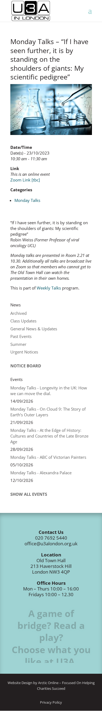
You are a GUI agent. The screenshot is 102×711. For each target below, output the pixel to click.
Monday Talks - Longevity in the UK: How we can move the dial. (48, 390)
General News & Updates (33, 328)
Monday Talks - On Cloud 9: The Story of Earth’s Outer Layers (48, 411)
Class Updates (23, 321)
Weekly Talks (49, 288)
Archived (18, 313)
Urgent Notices (24, 352)
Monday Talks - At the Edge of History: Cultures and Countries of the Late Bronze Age (49, 435)
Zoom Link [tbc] (25, 180)
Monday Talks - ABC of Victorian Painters (48, 457)
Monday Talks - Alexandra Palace (41, 472)
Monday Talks (27, 200)
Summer (18, 344)
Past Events (21, 336)
